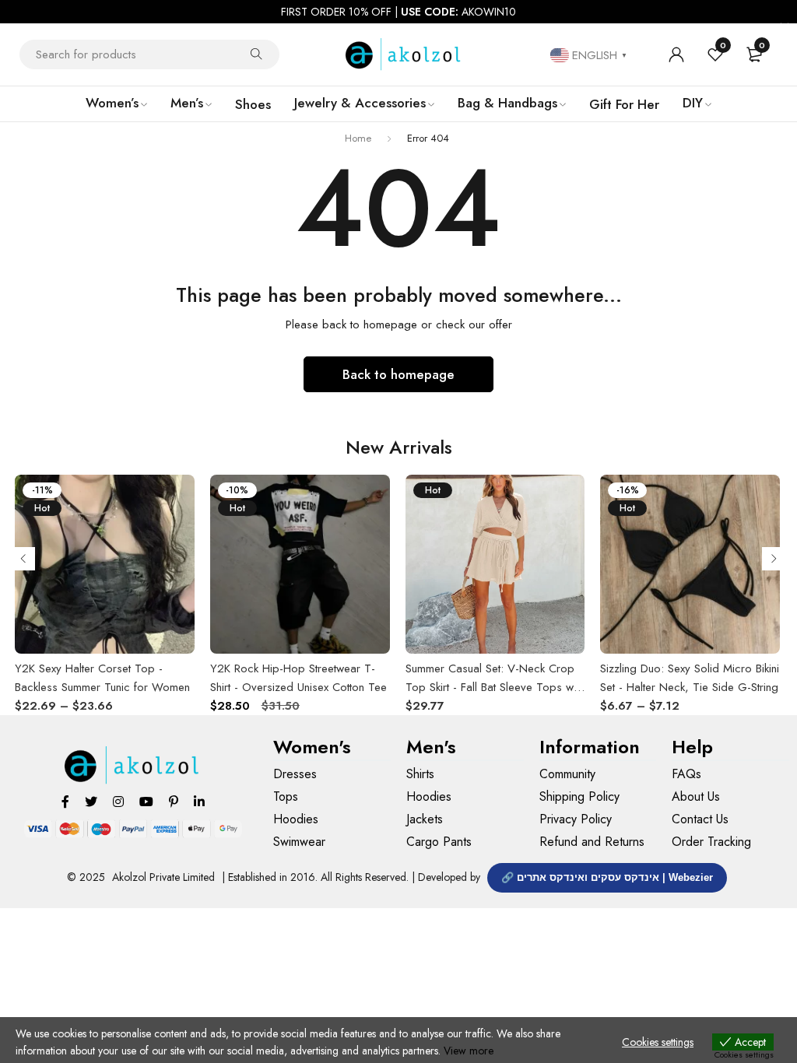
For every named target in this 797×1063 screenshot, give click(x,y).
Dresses (295, 774)
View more (468, 1050)
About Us (696, 796)
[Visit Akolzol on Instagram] (118, 801)
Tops (285, 796)
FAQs (686, 774)
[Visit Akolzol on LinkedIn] (199, 801)
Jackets (424, 819)
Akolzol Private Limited (163, 877)
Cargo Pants (439, 842)
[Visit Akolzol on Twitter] (91, 801)
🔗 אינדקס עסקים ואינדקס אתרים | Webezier (607, 877)
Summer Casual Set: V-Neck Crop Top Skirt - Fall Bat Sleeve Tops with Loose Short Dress (495, 687)
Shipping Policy (579, 796)
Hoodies (295, 819)
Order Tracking (711, 842)
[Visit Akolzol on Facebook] (65, 801)
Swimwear (299, 842)
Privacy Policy (575, 819)
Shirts (420, 774)
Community (567, 774)
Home (358, 138)
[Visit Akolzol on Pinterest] (173, 801)
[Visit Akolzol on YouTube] (146, 801)
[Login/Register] (676, 54)
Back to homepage (398, 374)
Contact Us (700, 819)
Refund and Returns (591, 842)
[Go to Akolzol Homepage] (133, 765)
